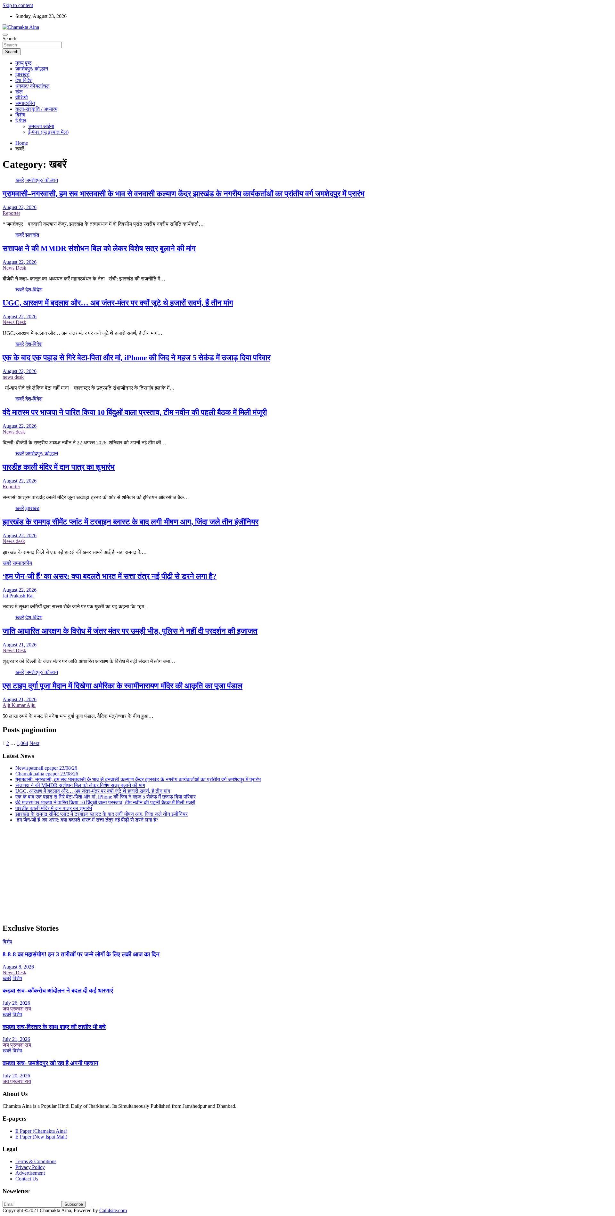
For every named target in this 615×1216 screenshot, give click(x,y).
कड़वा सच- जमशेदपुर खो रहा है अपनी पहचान (50, 1063)
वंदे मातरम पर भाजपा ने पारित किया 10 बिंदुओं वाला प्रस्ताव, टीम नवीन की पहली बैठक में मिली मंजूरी (135, 412)
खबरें (19, 180)
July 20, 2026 (16, 1075)
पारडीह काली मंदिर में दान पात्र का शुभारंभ (59, 467)
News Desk (14, 268)
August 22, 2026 (20, 207)
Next (34, 743)
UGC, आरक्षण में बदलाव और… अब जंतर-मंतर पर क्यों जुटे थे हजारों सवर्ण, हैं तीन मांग (118, 303)
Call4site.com (113, 1210)
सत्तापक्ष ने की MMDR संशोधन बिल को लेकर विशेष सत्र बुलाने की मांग (99, 248)
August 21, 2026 (20, 644)
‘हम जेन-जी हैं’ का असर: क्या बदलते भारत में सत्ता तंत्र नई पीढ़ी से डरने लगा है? (110, 576)
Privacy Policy (30, 1167)
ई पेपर (20, 120)
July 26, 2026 (16, 1003)
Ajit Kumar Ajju (19, 705)
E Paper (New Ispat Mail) (41, 1136)
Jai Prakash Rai (18, 595)
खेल (19, 91)
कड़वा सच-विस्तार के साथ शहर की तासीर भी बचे (54, 1027)
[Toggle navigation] (5, 35)
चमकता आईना (41, 126)
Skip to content (18, 5)
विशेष (20, 115)
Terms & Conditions (35, 1161)
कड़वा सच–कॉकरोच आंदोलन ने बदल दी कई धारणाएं (58, 990)
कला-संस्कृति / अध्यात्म (36, 109)
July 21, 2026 (16, 1039)
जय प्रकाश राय (17, 1008)
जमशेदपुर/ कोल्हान (31, 68)
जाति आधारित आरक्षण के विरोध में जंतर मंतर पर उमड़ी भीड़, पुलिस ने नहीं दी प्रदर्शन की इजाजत (130, 631)
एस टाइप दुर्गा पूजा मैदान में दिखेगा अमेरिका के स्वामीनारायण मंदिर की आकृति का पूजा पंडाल (122, 686)
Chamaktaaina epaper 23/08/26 (46, 773)
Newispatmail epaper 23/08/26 (46, 768)
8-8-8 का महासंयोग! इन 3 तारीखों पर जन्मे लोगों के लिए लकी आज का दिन (81, 954)
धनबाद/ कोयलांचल (32, 86)
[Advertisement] (195, 873)
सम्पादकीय (25, 103)
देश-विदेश (23, 80)
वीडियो (21, 97)
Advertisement (30, 1173)
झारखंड (22, 74)
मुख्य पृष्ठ (23, 63)
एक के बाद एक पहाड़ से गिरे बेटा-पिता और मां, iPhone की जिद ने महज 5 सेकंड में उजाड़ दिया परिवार (136, 357)
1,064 (22, 743)
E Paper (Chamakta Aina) (41, 1131)
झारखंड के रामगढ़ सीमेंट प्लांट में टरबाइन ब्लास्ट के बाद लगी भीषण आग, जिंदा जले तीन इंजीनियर (130, 522)
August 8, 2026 (18, 966)
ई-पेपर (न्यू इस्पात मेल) (48, 132)
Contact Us (26, 1178)
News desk (14, 431)
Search (9, 38)
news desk (13, 377)
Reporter (11, 213)
